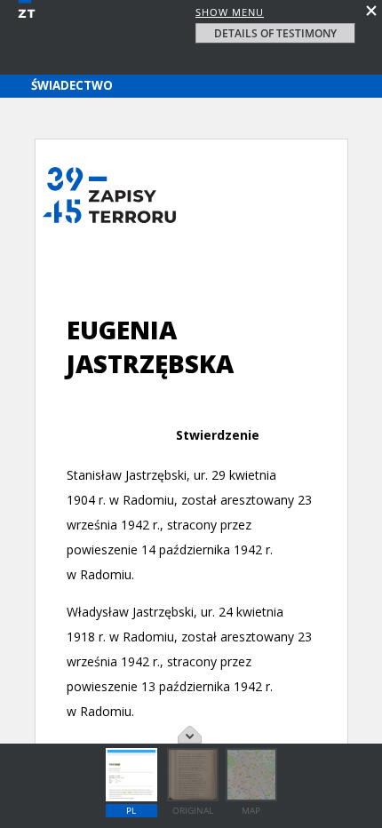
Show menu (229, 12)
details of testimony (275, 33)
